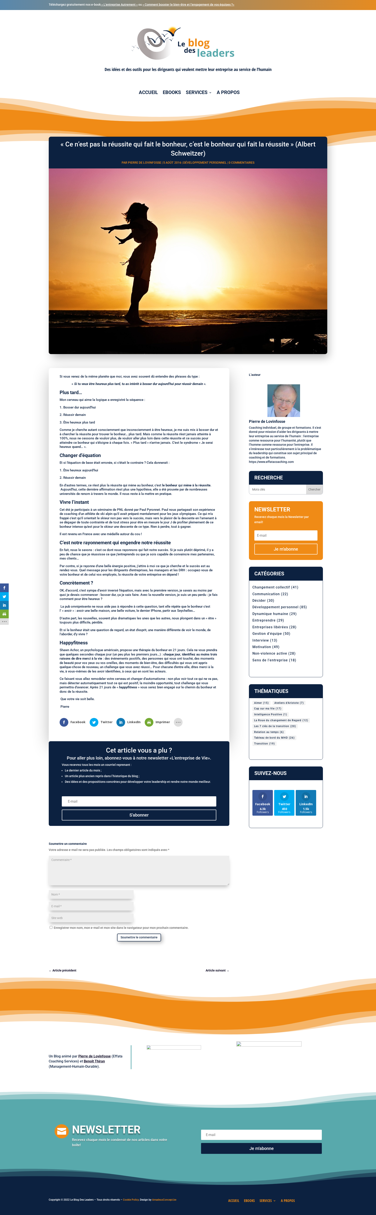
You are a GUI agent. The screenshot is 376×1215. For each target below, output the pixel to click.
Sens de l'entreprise (270, 660)
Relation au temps (269, 732)
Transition (264, 743)
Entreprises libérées (270, 627)
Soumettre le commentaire (139, 937)
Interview (260, 640)
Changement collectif (271, 587)
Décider (259, 600)
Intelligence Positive (270, 714)
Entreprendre (264, 620)
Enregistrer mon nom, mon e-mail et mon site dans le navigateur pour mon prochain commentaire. (121, 927)
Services (197, 92)
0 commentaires (241, 162)
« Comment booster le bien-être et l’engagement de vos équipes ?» (188, 4)
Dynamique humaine (270, 614)
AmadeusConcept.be (164, 1199)
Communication (266, 594)
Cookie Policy (131, 1199)
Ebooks (172, 92)
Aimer (261, 702)
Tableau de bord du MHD (274, 737)
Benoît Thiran (94, 1061)
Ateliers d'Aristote (289, 702)
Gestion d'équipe (267, 634)
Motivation (261, 647)
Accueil (148, 92)
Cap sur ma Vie (267, 708)
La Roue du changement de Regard (281, 720)
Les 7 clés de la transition (275, 726)
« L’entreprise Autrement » (119, 4)
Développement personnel (205, 162)
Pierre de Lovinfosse (144, 162)
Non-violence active (269, 653)
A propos (228, 92)
